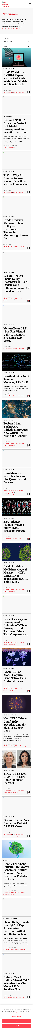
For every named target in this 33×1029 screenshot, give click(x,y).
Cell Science (6, 490)
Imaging (22, 490)
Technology (21, 92)
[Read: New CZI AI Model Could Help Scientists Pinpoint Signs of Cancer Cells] (16, 721)
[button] (16, 41)
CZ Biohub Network (8, 246)
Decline (16, 1021)
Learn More (16, 1013)
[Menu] (30, 4)
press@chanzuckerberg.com (11, 28)
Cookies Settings (16, 1016)
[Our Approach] (6, 4)
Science (15, 92)
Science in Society (13, 792)
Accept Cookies (16, 1025)
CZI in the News (7, 92)
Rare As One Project (8, 492)
